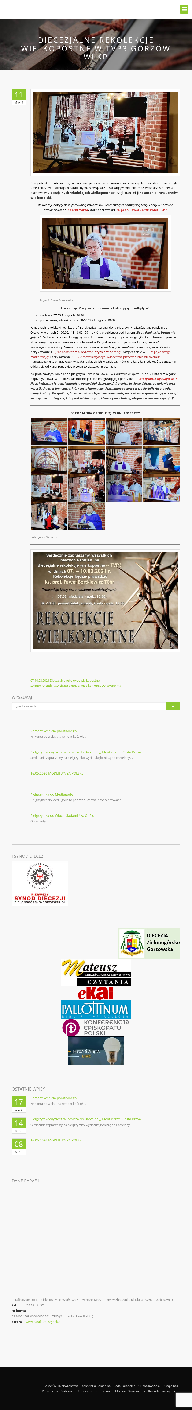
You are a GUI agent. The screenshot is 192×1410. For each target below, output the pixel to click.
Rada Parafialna (124, 1386)
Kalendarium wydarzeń (164, 1391)
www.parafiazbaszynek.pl (43, 1322)
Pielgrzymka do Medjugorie (51, 794)
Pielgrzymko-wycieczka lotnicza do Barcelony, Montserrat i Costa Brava (85, 752)
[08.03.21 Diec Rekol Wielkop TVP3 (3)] (124, 432)
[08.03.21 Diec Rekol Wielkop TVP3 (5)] (49, 460)
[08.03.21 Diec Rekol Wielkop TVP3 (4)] (161, 432)
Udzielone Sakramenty (129, 1391)
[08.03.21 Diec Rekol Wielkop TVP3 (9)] (49, 488)
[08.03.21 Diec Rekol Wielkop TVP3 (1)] (49, 432)
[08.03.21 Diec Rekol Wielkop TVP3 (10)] (86, 488)
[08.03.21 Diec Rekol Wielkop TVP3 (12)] (161, 488)
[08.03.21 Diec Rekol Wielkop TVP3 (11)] (124, 488)
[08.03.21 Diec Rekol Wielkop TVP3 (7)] (124, 460)
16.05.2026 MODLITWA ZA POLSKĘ (57, 773)
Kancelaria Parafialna (96, 1386)
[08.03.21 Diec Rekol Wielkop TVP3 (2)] (86, 432)
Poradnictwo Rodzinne (58, 1391)
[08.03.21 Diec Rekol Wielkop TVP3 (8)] (161, 460)
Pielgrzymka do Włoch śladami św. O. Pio (62, 815)
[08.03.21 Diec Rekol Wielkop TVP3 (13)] (49, 516)
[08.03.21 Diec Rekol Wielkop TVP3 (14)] (86, 516)
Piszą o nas (170, 1386)
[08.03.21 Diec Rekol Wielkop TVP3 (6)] (86, 460)
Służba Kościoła (149, 1386)
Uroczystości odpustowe (94, 1391)
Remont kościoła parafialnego (53, 731)
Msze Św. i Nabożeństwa (61, 1386)
